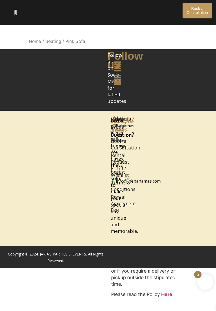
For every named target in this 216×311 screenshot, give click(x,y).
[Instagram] (117, 80)
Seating (53, 41)
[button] (106, 8)
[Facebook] (117, 66)
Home (35, 41)
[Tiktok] (117, 93)
